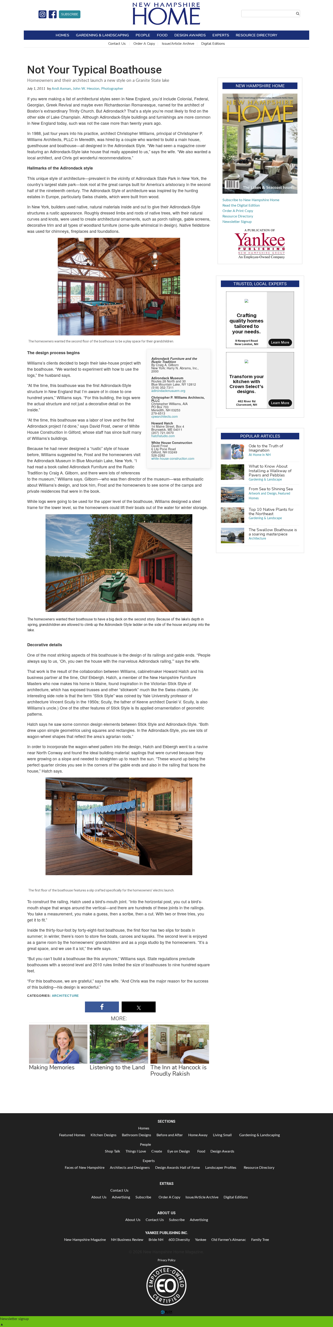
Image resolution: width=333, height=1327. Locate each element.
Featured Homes (72, 1135)
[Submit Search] (297, 13)
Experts (220, 35)
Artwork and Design (263, 493)
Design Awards (190, 35)
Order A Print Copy (237, 211)
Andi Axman (61, 88)
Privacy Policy (167, 1260)
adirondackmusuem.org (168, 390)
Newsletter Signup (237, 222)
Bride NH (156, 1240)
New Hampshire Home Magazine (166, 13)
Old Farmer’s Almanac (228, 1240)
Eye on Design (178, 1151)
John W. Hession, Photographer (98, 88)
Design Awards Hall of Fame (177, 1167)
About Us (98, 1197)
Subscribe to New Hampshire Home (250, 200)
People (143, 35)
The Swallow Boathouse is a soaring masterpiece (273, 532)
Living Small (222, 1135)
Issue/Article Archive (178, 43)
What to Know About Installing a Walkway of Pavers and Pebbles (270, 471)
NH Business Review (127, 1240)
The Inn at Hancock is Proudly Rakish (178, 1070)
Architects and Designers (130, 1167)
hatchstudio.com (163, 436)
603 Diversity (179, 1240)
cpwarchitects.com (164, 416)
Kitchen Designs (103, 1135)
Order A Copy (144, 43)
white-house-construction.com (172, 458)
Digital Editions (213, 43)
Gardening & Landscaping (102, 35)
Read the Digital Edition (241, 205)
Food (162, 35)
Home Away (198, 1135)
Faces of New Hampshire (84, 1167)
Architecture (65, 995)
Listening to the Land (117, 1067)
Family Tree (260, 1240)
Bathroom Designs (136, 1135)
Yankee (200, 1240)
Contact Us (117, 43)
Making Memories (52, 1067)
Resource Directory (256, 35)
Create (156, 1151)
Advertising (121, 1197)
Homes (62, 35)
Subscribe (69, 14)
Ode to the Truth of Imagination (266, 448)
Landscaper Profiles (220, 1167)
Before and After (170, 1135)
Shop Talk (112, 1151)
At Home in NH (260, 455)
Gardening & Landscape (265, 479)
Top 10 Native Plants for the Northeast (271, 511)
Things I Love (135, 1151)
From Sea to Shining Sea (271, 489)
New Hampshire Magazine (85, 1240)
